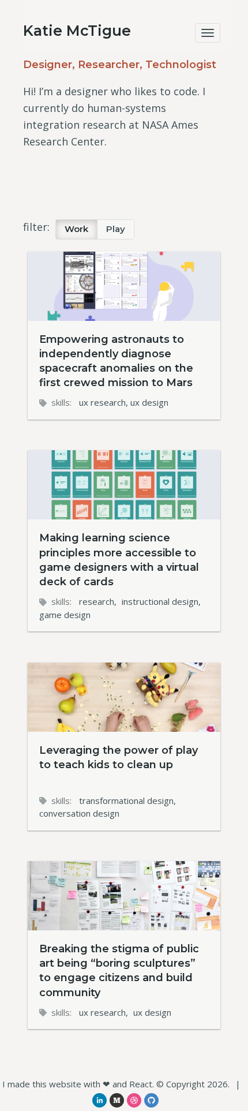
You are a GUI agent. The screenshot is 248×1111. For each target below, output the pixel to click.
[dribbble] (134, 1100)
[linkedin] (99, 1100)
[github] (151, 1100)
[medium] (117, 1100)
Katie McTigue (77, 31)
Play (115, 229)
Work (76, 229)
